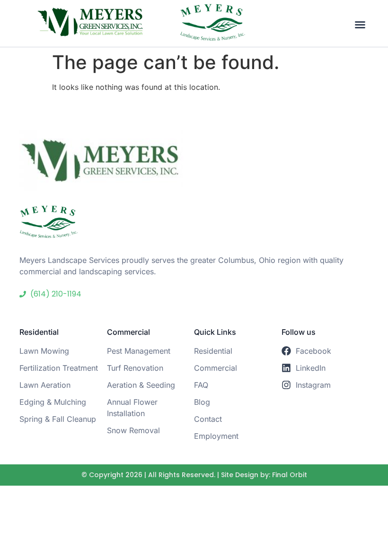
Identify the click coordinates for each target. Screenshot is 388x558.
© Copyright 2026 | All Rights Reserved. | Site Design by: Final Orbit (194, 475)
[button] (360, 24)
